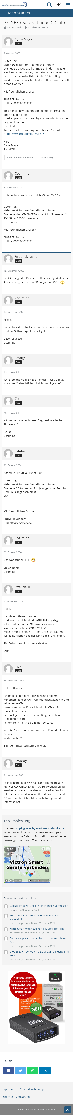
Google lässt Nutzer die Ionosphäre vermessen (39, 906)
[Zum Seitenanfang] (67, 1109)
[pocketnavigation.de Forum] (15, 4)
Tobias (13, 909)
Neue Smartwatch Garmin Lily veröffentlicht (37, 929)
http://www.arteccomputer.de (22, 134)
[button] (68, 4)
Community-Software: (37, 1109)
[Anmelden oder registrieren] (59, 4)
